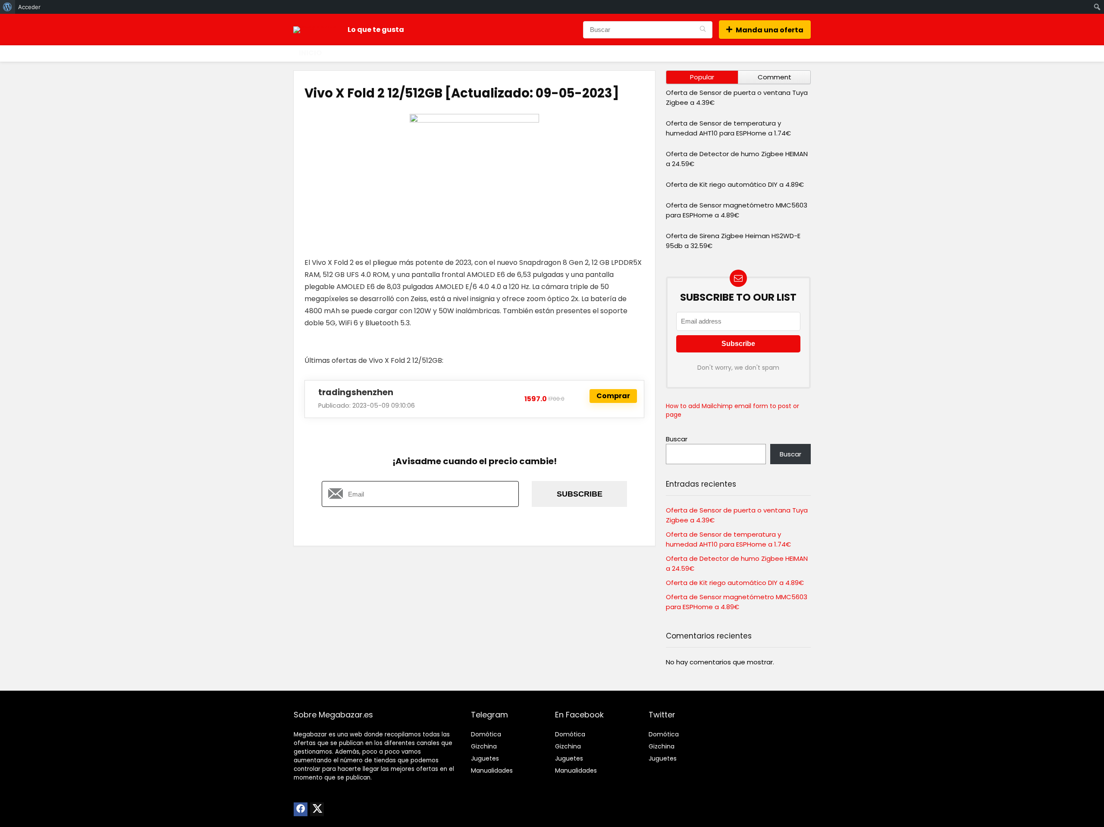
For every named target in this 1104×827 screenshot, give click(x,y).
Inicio (310, 53)
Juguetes (485, 758)
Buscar (676, 438)
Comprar (613, 396)
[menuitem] (7, 7)
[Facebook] (300, 809)
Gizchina (484, 746)
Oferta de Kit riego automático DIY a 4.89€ (735, 184)
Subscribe (579, 494)
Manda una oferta (769, 30)
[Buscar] (702, 29)
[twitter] (317, 809)
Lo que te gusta (376, 30)
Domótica (486, 734)
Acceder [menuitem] (29, 6)
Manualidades (492, 770)
